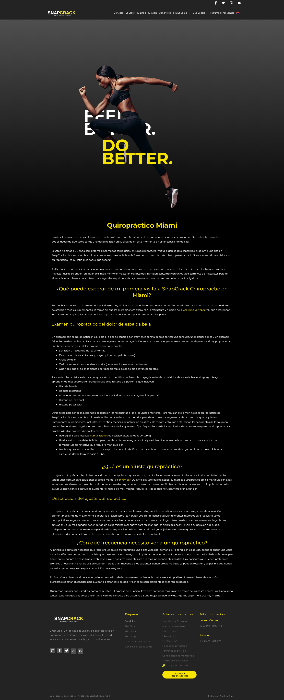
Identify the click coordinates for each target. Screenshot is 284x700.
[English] (238, 12)
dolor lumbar (123, 479)
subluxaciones (99, 435)
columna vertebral (194, 309)
